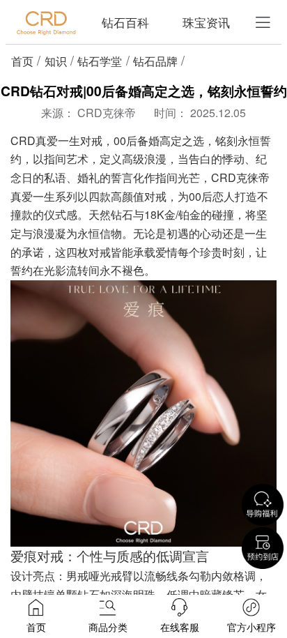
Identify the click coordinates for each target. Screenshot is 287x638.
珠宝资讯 (206, 22)
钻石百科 (125, 22)
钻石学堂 (99, 61)
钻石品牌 (155, 61)
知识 (56, 61)
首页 (22, 61)
